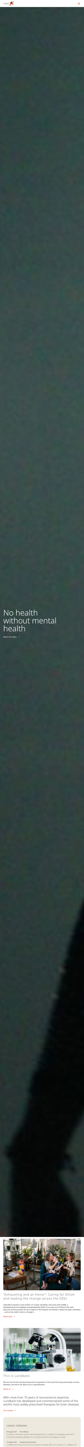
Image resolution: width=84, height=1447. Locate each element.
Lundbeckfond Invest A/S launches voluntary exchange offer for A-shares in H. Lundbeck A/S (42, 1444)
